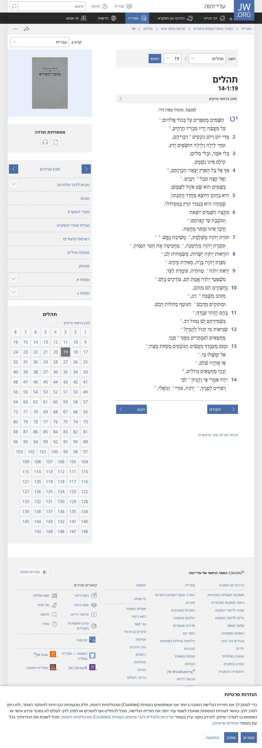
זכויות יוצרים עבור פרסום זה (218, 435)
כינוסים (141, 654)
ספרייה (246, 28)
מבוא (85, 198)
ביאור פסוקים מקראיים (227, 602)
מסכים (249, 737)
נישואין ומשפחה (232, 633)
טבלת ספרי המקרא (73, 225)
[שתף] (26, 29)
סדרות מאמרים (184, 625)
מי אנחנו (140, 598)
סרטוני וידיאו (186, 679)
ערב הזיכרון (138, 647)
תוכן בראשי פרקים (77, 323)
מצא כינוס (85, 605)
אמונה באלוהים (233, 656)
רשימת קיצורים (76, 239)
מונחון (84, 266)
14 (233, 379)
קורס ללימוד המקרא (229, 610)
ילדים (240, 648)
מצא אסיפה (45, 596)
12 (233, 329)
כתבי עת (189, 633)
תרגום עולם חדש (173, 28)
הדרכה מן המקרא (231, 585)
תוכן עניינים (50, 169)
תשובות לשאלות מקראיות (226, 595)
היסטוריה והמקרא (231, 671)
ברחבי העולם (136, 677)
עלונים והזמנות (184, 618)
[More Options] (15, 29)
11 (233, 312)
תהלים (148, 28)
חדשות (141, 585)
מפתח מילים (78, 252)
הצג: (231, 58)
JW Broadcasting (181, 671)
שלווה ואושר (235, 625)
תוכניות (189, 648)
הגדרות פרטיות (226, 723)
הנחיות (190, 664)
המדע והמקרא (234, 664)
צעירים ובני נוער (232, 641)
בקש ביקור (138, 616)
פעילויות (140, 662)
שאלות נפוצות (136, 608)
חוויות (141, 669)
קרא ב (76, 42)
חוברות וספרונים (183, 610)
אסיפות (141, 639)
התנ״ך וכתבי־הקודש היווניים (213, 28)
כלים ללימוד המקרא (229, 618)
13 (233, 346)
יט (231, 118)
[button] (175, 18)
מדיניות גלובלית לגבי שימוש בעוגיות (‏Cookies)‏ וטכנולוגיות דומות (118, 717)
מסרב (231, 737)
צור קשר (140, 624)
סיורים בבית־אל (135, 631)
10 (233, 287)
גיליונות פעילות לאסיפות (177, 641)
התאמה (212, 737)
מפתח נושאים (185, 656)
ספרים (190, 602)
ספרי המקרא (79, 211)
